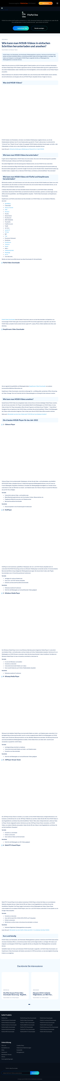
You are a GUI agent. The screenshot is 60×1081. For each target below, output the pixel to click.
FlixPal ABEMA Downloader (27, 1025)
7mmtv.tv (7, 244)
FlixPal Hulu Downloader (46, 1018)
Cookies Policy (20, 1045)
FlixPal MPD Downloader (7, 1031)
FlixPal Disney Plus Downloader (28, 1018)
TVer (6, 236)
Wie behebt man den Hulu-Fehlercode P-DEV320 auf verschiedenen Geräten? (27, 414)
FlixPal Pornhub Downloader (47, 1022)
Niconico (7, 211)
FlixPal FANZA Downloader (8, 1022)
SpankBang (7, 203)
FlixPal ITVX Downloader (26, 1027)
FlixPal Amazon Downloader (8, 1020)
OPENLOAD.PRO (9, 250)
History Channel (9, 207)
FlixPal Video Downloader (8, 319)
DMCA (3, 1056)
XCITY (6, 254)
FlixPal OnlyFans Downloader (9, 1025)
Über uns (3, 1045)
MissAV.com (8, 242)
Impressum (4, 1052)
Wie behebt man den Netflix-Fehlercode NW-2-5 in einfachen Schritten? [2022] (29, 930)
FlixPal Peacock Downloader (47, 1029)
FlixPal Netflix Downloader (8, 1027)
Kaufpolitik (19, 1050)
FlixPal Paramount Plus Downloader (49, 1027)
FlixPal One (4, 1018)
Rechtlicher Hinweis (6, 1054)
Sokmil (6, 246)
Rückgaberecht (20, 1052)
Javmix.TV (7, 230)
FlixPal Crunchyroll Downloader (48, 1020)
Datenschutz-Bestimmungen (24, 1047)
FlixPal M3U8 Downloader (8, 1029)
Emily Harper (15, 997)
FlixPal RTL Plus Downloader (27, 1029)
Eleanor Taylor (14, 49)
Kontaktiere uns (5, 1047)
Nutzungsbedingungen (7, 1059)
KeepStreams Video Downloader (37, 386)
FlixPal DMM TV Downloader (27, 1031)
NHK (6, 209)
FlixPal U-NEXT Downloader (27, 1022)
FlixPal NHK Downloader (46, 1025)
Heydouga (7, 252)
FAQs (2, 1050)
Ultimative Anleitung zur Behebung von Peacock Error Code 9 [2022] (27, 149)
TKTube (7, 232)
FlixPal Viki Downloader (46, 1031)
